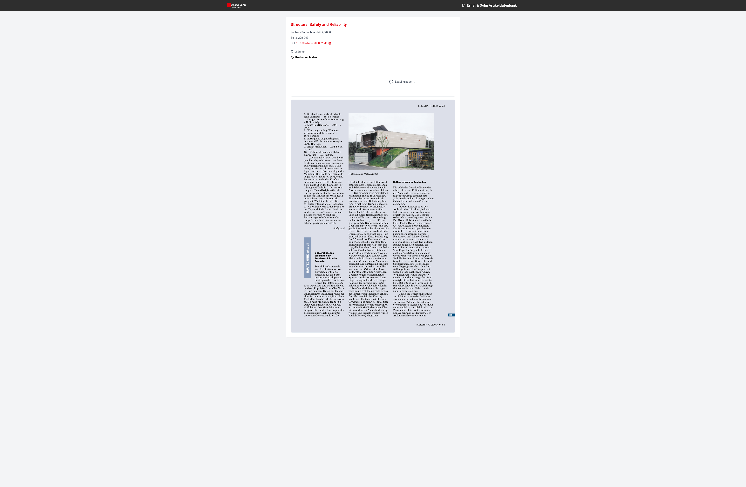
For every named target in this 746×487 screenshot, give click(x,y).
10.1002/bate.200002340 (312, 43)
